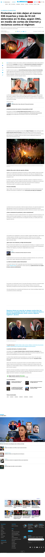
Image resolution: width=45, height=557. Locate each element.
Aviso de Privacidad (15, 533)
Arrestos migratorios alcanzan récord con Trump (36, 388)
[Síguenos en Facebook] (35, 2)
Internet (16, 396)
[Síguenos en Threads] (42, 2)
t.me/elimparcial (41, 525)
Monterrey (22, 4)
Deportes (2, 531)
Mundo (10, 10)
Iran (14, 10)
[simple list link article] (22, 430)
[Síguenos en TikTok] (40, 2)
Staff (12, 530)
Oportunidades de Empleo (16, 539)
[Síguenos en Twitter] (36, 2)
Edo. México (13, 4)
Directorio (13, 540)
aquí (27, 376)
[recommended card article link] (9, 105)
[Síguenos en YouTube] (39, 2)
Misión (13, 536)
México (2, 525)
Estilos (2, 534)
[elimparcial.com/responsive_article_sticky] (44, 552)
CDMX (10, 4)
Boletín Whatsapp (15, 525)
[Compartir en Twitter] (20, 31)
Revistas (35, 4)
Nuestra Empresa (15, 537)
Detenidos (26, 396)
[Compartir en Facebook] (18, 31)
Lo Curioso (3, 528)
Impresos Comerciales (15, 531)
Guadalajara (18, 4)
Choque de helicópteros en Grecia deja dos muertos (16, 382)
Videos (2, 543)
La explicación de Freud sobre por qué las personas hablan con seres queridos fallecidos (17, 388)
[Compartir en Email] (23, 31)
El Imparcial (4, 10)
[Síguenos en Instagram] (38, 2)
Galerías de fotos (4, 542)
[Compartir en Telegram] (21, 31)
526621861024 (30, 525)
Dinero (2, 530)
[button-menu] (1, 2)
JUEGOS (6, 4)
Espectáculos (3, 533)
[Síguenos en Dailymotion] (43, 2)
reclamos (21, 396)
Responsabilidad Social (16, 534)
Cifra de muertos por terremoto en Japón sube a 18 (36, 382)
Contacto (13, 542)
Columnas (26, 4)
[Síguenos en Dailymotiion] (43, 547)
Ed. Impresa (31, 4)
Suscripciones (14, 543)
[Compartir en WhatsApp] (16, 31)
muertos (11, 396)
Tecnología (3, 536)
